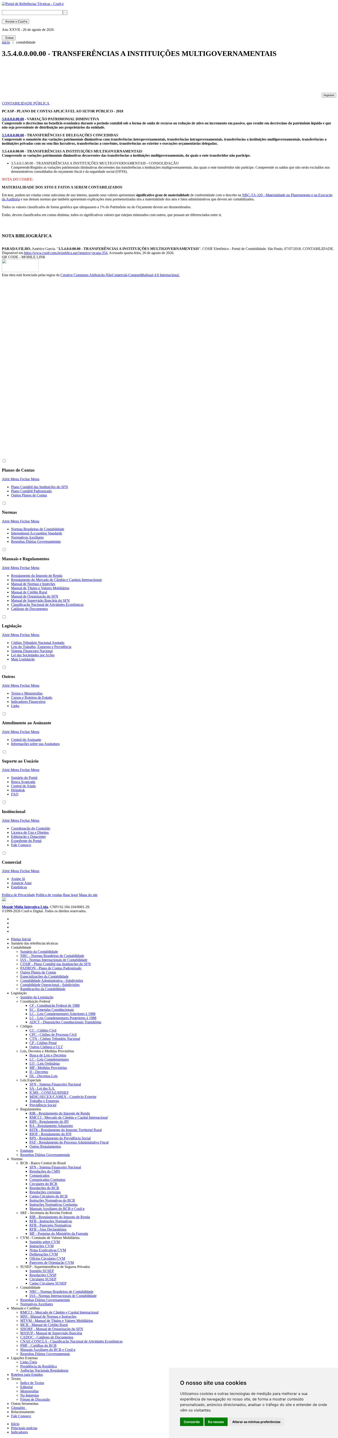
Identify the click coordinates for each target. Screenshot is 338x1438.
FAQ (14, 794)
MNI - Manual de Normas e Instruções (48, 1316)
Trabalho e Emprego (44, 1101)
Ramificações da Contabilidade (42, 989)
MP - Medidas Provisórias (48, 1068)
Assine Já (18, 879)
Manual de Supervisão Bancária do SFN (40, 600)
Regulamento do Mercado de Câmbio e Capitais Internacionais (56, 580)
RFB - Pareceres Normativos (50, 1225)
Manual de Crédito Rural (29, 592)
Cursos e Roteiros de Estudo (31, 697)
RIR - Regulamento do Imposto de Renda (59, 1113)
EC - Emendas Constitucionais (51, 1010)
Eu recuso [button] (216, 1422)
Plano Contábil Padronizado (31, 491)
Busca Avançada (23, 782)
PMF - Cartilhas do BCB (38, 1345)
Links (15, 706)
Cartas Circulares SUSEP (47, 1283)
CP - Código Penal (43, 1043)
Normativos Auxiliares (27, 537)
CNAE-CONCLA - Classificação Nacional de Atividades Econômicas (71, 1341)
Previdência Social (42, 1105)
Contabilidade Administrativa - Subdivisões (51, 981)
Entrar (9, 38)
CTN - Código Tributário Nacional (54, 1039)
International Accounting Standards (36, 533)
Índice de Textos (32, 1383)
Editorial (26, 1387)
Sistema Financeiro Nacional (32, 651)
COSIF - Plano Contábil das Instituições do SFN (55, 964)
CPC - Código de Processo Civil (53, 1034)
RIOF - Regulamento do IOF (50, 1134)
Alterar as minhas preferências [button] (256, 1422)
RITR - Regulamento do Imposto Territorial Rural (65, 1130)
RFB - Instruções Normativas (50, 1221)
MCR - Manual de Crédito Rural (44, 1325)
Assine (15, 21)
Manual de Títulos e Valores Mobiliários (40, 588)
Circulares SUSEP (42, 1279)
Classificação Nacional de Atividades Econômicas (47, 605)
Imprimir (329, 95)
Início (15, 1424)
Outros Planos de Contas (29, 495)
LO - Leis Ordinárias (44, 1063)
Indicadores (19, 1432)
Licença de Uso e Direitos (30, 832)
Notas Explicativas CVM (47, 1250)
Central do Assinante (26, 740)
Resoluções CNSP (42, 1275)
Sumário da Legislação (36, 997)
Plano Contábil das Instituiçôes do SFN (39, 487)
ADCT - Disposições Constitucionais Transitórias (65, 1022)
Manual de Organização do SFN (34, 596)
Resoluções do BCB (44, 1188)
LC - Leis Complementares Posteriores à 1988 (62, 1018)
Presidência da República (38, 1366)
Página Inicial (21, 939)
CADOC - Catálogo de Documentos (46, 1337)
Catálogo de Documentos (29, 609)
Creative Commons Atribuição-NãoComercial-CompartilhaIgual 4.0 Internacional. (120, 275)
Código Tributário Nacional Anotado (37, 643)
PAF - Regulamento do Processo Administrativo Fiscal (69, 1142)
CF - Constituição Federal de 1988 (54, 1005)
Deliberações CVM (43, 1254)
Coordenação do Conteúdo (30, 828)
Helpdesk (18, 790)
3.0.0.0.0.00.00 (13, 119)
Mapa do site (88, 895)
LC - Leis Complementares (49, 1059)
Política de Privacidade (18, 895)
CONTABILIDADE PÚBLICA (25, 103)
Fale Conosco (21, 845)
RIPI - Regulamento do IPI (49, 1122)
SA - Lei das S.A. (42, 1088)
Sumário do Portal (24, 778)
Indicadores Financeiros (28, 702)
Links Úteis (28, 1362)
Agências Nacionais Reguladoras (44, 1370)
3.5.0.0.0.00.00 (13, 135)
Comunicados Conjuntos (47, 1180)
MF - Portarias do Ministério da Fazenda (58, 1234)
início (6, 42)
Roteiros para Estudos (27, 1374)
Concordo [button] (192, 1422)
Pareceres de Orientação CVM (51, 1263)
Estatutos (26, 1151)
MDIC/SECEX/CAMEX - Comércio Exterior (62, 1097)
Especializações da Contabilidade (44, 976)
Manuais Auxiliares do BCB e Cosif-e (57, 1209)
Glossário (19, 1408)
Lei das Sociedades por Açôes (32, 655)
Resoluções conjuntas (45, 1192)
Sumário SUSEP (41, 1271)
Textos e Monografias (27, 693)
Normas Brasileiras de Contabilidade (37, 529)
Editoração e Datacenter (28, 837)
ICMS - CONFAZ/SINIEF (49, 1093)
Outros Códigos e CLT (46, 1047)
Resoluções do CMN (44, 1171)
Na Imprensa (29, 1395)
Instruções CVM (41, 1246)
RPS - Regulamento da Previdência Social (60, 1138)
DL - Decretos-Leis (43, 1076)
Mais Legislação (23, 659)
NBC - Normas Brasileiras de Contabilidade (52, 956)
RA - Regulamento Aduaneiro (51, 1126)
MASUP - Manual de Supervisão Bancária (51, 1333)
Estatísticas (19, 887)
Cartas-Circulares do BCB (48, 1196)
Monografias (29, 1391)
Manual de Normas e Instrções (33, 584)
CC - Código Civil (42, 1030)
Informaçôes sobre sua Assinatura (35, 744)
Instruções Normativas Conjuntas (53, 1204)
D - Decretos (38, 1072)
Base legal (70, 895)
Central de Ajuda (23, 786)
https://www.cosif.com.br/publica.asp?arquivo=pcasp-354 (65, 253)
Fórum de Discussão (35, 1399)
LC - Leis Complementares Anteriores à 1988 (62, 1014)
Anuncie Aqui (21, 883)
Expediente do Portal (26, 841)
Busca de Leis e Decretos (47, 1055)
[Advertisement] (85, 77)
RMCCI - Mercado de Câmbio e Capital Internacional (68, 1117)
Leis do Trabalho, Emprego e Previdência (41, 647)
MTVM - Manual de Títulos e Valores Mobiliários (56, 1321)
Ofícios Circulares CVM (47, 1258)
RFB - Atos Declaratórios (47, 1229)
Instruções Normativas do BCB (52, 1200)
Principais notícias (24, 1428)
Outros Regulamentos (45, 1146)
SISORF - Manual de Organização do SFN (51, 1329)
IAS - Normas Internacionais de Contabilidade (53, 960)
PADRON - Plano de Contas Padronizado (50, 968)
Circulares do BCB (43, 1184)
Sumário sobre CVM (44, 1242)
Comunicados (39, 1175)
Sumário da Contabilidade (39, 952)
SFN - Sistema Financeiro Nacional (55, 1084)
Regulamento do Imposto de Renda (36, 576)
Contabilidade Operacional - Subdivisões (50, 985)
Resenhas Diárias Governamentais (36, 541)
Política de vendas (49, 895)
